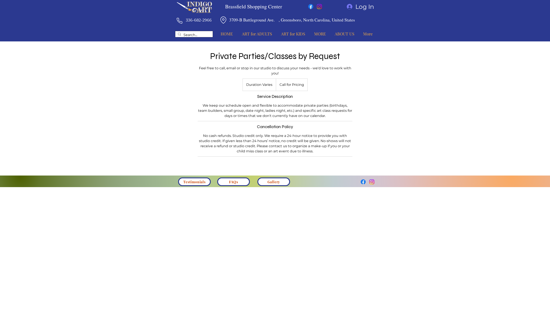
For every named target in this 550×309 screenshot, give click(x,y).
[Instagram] (319, 6)
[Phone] (179, 20)
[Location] (223, 20)
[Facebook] (310, 6)
